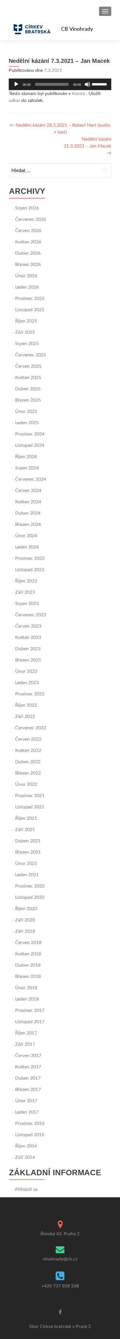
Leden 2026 (27, 287)
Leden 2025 (27, 422)
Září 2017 (25, 1044)
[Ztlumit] (87, 84)
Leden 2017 (27, 1112)
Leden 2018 (27, 999)
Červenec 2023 (30, 615)
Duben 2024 (27, 513)
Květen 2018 (28, 954)
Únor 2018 (26, 987)
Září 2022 (25, 716)
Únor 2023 (26, 671)
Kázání (78, 93)
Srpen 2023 (27, 603)
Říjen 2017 (26, 1033)
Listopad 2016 (29, 1134)
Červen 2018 (28, 942)
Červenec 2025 (30, 355)
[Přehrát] (16, 84)
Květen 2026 (28, 242)
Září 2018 (25, 931)
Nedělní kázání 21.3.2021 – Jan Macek (87, 146)
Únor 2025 (26, 411)
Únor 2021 (26, 863)
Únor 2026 (26, 276)
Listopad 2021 (29, 807)
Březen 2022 (28, 773)
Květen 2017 (28, 1067)
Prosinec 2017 (30, 1010)
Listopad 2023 (29, 569)
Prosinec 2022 (30, 694)
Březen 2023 (28, 660)
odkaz (14, 100)
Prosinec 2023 (30, 558)
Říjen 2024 (26, 456)
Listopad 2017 (29, 1021)
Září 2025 (25, 332)
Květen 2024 (28, 502)
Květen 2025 (28, 377)
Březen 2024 (28, 524)
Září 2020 (25, 920)
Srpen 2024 (27, 468)
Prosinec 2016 (30, 1123)
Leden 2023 (27, 682)
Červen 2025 (28, 366)
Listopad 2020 (29, 897)
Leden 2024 (27, 547)
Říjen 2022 (26, 705)
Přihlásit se (26, 1189)
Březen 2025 (28, 400)
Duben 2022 (27, 761)
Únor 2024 (26, 535)
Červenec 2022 (30, 728)
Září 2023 (25, 592)
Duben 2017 (27, 1078)
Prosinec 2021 (30, 795)
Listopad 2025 (29, 309)
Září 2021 (25, 829)
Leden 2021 (27, 874)
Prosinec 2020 (30, 886)
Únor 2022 (26, 784)
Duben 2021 (27, 841)
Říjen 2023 (26, 581)
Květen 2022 (28, 750)
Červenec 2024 (30, 479)
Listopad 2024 (29, 445)
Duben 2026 (27, 253)
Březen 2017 (28, 1089)
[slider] (100, 84)
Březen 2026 (28, 264)
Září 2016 (25, 1157)
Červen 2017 (28, 1055)
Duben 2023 (27, 648)
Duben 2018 (27, 965)
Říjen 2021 (26, 818)
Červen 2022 (28, 739)
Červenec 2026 (30, 219)
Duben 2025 (27, 389)
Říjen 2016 (26, 1146)
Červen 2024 (28, 490)
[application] (60, 84)
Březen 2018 (28, 976)
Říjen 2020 (26, 908)
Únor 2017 (26, 1100)
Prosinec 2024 (30, 434)
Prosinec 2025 (30, 298)
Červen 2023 (28, 626)
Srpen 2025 (27, 343)
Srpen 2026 (27, 208)
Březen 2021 (28, 852)
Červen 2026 (28, 230)
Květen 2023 (28, 637)
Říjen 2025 (26, 321)
